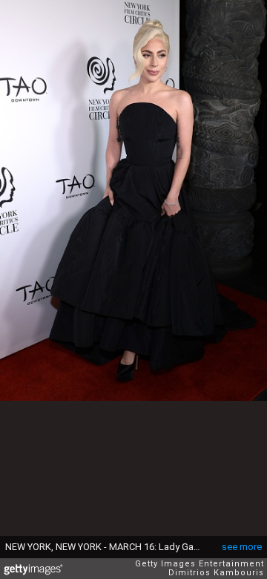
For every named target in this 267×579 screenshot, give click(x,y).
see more (242, 546)
